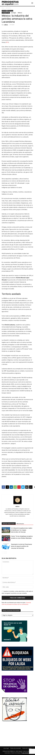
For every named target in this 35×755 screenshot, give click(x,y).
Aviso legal (6, 748)
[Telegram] (23, 487)
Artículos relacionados (9, 523)
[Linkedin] (11, 487)
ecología (13, 12)
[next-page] (5, 552)
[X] (7, 487)
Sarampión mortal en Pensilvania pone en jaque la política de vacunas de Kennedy (21, 546)
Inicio (3, 8)
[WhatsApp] (15, 487)
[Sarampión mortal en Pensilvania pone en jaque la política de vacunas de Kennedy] (6, 546)
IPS (7, 42)
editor (6, 25)
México (20, 12)
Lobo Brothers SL (26, 753)
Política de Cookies (27, 748)
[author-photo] (17, 504)
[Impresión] (27, 487)
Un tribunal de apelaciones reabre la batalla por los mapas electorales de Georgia (21, 530)
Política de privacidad (15, 748)
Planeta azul (10, 10)
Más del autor (20, 523)
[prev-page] (3, 552)
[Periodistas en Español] (10, 3)
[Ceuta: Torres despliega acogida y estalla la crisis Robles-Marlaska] (6, 538)
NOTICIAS (8, 8)
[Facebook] (3, 487)
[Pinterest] (19, 487)
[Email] (30, 487)
